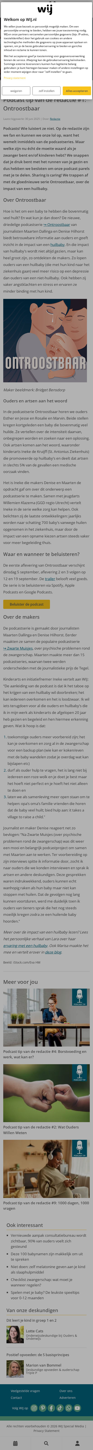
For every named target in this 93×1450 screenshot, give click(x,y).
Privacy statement (15, 78)
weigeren (16, 91)
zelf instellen (47, 91)
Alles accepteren (77, 91)
